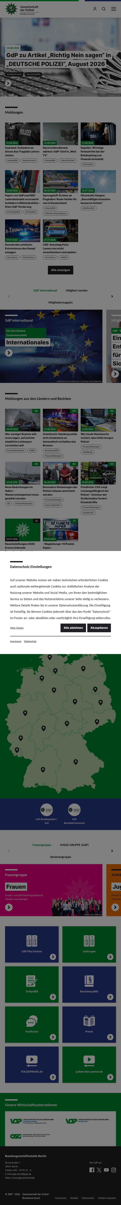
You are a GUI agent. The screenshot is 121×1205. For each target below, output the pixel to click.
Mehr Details (16, 627)
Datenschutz (30, 641)
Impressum (15, 641)
